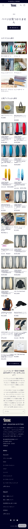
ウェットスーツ (6, 73)
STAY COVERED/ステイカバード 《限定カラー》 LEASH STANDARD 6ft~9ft (7, 228)
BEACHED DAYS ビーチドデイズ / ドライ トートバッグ (20, 117)
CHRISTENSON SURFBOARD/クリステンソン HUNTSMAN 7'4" (7, 292)
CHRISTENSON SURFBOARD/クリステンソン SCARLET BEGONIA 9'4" (20, 184)
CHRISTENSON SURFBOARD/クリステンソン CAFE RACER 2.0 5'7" (20, 250)
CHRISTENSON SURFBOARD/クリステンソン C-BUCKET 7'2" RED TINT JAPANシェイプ (20, 138)
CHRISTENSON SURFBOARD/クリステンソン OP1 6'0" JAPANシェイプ (20, 206)
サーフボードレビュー (8, 465)
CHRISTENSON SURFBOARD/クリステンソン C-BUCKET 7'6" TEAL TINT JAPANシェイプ (7, 161)
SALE (4, 461)
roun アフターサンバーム (6, 115)
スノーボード (18, 89)
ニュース (5, 472)
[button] (3, 5)
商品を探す (6, 454)
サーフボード (5, 56)
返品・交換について (8, 499)
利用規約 (5, 510)
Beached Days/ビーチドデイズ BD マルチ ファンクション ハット (7, 250)
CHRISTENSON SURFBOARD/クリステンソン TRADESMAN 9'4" (7, 183)
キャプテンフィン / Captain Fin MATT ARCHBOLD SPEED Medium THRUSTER (20, 334)
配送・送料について (8, 496)
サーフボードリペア (8, 479)
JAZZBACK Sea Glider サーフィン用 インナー (7, 313)
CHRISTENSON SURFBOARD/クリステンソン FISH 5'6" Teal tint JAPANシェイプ (20, 160)
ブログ (5, 468)
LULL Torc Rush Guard (19, 291)
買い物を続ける (14, 27)
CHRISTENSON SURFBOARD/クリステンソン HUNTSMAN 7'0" (20, 271)
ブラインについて (7, 476)
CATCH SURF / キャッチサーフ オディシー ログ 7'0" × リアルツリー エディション (7, 334)
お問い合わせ (6, 486)
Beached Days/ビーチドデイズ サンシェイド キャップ (20, 313)
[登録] (23, 411)
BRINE (16, 526)
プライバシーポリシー (8, 506)
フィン (16, 56)
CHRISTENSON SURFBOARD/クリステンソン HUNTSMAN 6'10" (7, 271)
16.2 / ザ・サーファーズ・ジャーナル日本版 (20, 227)
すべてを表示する (14, 363)
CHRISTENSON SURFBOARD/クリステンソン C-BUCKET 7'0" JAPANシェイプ (7, 138)
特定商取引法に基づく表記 (10, 503)
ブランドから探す (7, 458)
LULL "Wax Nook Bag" (19, 354)
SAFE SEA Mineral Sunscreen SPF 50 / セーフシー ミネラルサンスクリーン (7, 206)
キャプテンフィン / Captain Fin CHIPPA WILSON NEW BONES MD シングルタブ (7, 355)
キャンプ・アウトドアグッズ (7, 90)
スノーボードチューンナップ (10, 483)
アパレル (17, 73)
